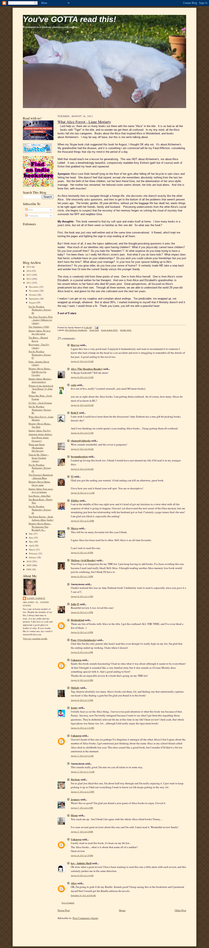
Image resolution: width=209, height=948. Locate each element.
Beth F (74, 412)
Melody (75, 687)
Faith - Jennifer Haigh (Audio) (39, 363)
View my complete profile (35, 638)
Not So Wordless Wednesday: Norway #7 (40, 354)
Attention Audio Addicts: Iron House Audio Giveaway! (40, 437)
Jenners (75, 799)
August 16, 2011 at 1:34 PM (82, 576)
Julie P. (75, 604)
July (31, 533)
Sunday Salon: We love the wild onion (40, 332)
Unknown (76, 660)
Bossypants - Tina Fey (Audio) (39, 346)
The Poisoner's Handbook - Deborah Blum (41, 476)
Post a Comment (68, 903)
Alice (74, 883)
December (34, 286)
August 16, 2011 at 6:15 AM (82, 377)
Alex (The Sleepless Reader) (87, 369)
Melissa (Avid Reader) (83, 560)
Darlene (75, 779)
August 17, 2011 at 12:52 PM (82, 791)
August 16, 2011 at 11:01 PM (82, 728)
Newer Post (64, 910)
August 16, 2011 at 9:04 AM (82, 469)
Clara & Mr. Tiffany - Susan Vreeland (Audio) (39, 457)
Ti (72, 476)
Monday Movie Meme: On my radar (39, 483)
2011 (29, 282)
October (33, 294)
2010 (29, 561)
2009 (29, 565)
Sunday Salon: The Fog (40, 430)
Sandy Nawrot (36, 598)
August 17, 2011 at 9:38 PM (82, 831)
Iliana (74, 815)
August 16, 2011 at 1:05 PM (82, 552)
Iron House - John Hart (39, 495)
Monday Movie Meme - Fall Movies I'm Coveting (40, 371)
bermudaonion (79, 456)
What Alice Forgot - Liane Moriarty (84, 121)
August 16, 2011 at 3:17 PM (82, 612)
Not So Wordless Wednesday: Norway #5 (40, 468)
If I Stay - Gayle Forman (40, 402)
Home (122, 910)
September (34, 298)
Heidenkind (77, 620)
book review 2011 (109, 330)
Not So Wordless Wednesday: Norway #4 (40, 509)
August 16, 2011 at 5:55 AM (82, 361)
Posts (30, 209)
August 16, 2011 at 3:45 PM (82, 632)
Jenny (74, 707)
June (31, 537)
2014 (29, 270)
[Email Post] (96, 327)
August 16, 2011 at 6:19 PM (82, 680)
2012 (29, 278)
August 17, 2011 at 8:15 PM (82, 808)
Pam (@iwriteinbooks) (84, 640)
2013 (29, 274)
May (31, 541)
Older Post (180, 910)
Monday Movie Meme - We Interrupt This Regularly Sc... (40, 526)
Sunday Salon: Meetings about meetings (40, 380)
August (32, 302)
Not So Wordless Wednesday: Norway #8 (40, 309)
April (31, 545)
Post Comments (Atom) (85, 918)
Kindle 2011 (125, 330)
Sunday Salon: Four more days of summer (41, 490)
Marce (74, 528)
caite (73, 385)
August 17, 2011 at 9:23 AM (82, 756)
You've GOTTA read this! (69, 19)
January (33, 557)
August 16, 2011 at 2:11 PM (82, 596)
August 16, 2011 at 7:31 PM (82, 700)
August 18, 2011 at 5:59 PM (82, 855)
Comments (33, 215)
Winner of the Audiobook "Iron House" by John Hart (41, 388)
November (34, 290)
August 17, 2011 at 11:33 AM (82, 771)
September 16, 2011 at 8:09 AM (83, 895)
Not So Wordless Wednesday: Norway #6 (40, 409)
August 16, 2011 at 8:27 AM (82, 433)
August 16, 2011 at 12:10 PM (82, 520)
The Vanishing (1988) (39, 326)
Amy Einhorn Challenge (76, 330)
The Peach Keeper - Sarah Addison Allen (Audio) (41, 518)
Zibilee (75, 500)
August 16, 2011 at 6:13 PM (82, 652)
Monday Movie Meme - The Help (40, 425)
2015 (29, 266)
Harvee (75, 345)
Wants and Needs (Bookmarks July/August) (37, 447)
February (33, 553)
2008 (29, 569)
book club (94, 330)
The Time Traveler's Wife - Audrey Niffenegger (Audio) (41, 320)
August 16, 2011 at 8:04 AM (82, 405)
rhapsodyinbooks (81, 440)
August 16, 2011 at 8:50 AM (82, 449)
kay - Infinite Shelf (81, 863)
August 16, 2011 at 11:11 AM (82, 493)
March (32, 549)
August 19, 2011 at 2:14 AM (82, 875)
